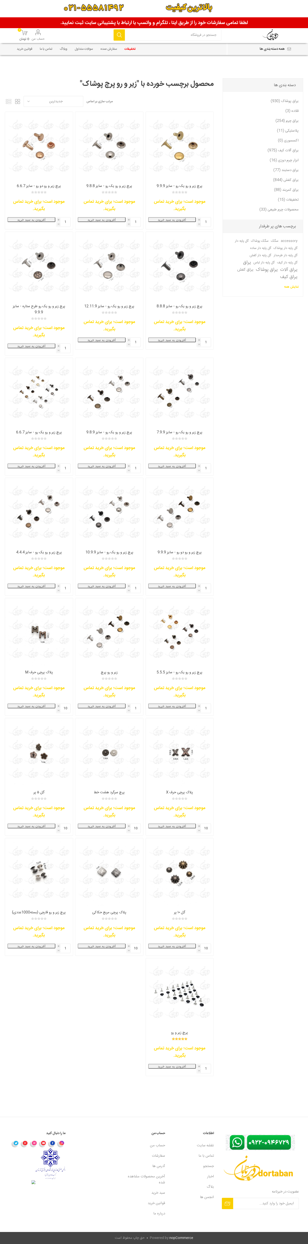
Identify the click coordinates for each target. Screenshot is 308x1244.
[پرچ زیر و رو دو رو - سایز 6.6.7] (39, 145)
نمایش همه (291, 287)
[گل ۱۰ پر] (179, 872)
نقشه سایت (205, 1145)
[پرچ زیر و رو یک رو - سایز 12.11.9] (109, 265)
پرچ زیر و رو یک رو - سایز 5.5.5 (179, 672)
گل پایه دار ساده (260, 248)
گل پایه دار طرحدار (285, 255)
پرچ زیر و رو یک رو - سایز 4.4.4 (39, 552)
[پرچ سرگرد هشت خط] (109, 752)
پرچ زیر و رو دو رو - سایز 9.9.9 (180, 552)
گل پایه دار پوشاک (285, 248)
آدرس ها (158, 1166)
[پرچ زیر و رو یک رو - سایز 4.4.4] (39, 512)
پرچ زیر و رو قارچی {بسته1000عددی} (39, 912)
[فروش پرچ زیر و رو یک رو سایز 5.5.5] (179, 632)
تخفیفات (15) (288, 200)
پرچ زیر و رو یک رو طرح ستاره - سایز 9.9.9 (39, 309)
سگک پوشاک (260, 241)
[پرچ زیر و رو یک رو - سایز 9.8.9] (109, 391)
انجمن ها (207, 1197)
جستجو (119, 35)
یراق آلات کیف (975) (283, 150)
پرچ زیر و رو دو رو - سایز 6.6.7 (39, 186)
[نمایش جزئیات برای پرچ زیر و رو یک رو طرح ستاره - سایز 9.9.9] (39, 265)
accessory (289, 241)
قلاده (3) (292, 111)
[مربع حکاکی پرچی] (109, 872)
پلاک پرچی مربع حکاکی (109, 912)
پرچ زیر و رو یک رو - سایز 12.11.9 (109, 306)
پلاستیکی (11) (288, 131)
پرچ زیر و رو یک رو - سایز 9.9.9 (179, 186)
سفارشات (158, 1156)
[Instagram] (61, 1144)
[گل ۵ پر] (39, 752)
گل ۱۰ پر (179, 912)
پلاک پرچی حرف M (39, 672)
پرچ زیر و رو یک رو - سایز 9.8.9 (109, 432)
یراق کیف (288, 277)
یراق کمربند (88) (286, 190)
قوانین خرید (156, 1203)
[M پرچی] (39, 632)
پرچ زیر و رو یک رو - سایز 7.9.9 (179, 432)
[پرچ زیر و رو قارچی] (39, 872)
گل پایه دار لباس (264, 262)
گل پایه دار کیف (287, 262)
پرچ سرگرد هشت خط (109, 792)
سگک (274, 241)
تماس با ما (206, 1156)
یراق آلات (288, 269)
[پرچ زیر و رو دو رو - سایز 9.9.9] (179, 512)
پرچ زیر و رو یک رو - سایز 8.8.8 (179, 306)
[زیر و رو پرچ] (109, 632)
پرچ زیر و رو (179, 1033)
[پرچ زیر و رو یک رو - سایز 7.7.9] (179, 391)
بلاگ (210, 1187)
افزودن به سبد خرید (172, 220)
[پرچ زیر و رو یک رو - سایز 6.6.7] (39, 391)
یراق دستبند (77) (286, 170)
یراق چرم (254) (287, 121)
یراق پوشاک (267, 269)
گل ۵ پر (39, 792)
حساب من (38, 39)
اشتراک (227, 1203)
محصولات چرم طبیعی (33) (279, 210)
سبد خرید (158, 1193)
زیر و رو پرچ (109, 672)
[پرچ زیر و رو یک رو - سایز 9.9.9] (179, 145)
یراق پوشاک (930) (285, 101)
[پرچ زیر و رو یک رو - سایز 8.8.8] (179, 265)
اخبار (210, 1177)
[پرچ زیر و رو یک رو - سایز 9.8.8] (109, 145)
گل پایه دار (242, 241)
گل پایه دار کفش (260, 255)
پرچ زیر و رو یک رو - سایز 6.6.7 (39, 432)
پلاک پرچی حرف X (179, 792)
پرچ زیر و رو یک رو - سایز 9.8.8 (109, 186)
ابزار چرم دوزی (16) (284, 160)
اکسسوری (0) (288, 141)
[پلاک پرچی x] (179, 752)
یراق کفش (245, 270)
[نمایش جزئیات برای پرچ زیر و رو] (179, 992)
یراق (247, 262)
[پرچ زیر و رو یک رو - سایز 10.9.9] (109, 512)
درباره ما (159, 1214)
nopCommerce (181, 1238)
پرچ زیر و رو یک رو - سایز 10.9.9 (109, 552)
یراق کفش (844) (286, 180)
